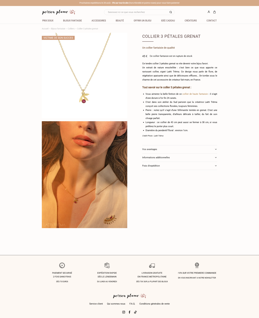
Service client (96, 303)
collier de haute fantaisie (195, 94)
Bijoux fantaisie (58, 28)
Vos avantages (149, 149)
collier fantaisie (154, 47)
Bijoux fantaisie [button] (72, 20)
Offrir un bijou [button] (142, 20)
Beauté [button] (120, 20)
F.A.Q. (132, 303)
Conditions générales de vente (154, 303)
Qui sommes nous (116, 303)
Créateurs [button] (191, 20)
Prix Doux (47, 20)
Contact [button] (212, 20)
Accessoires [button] (99, 20)
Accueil (45, 28)
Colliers (71, 28)
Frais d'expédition (151, 165)
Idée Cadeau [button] (168, 20)
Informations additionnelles (156, 157)
